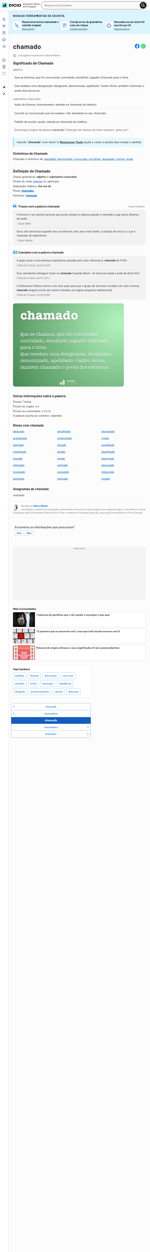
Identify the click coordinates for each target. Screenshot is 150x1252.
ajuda (129, 159)
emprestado (64, 438)
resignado (19, 472)
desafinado (64, 431)
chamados (27, 190)
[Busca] (143, 5)
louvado (18, 458)
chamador (51, 734)
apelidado (50, 159)
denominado (65, 159)
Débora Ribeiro (40, 506)
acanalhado (20, 438)
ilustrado (62, 478)
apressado (107, 465)
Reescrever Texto (71, 142)
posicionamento (40, 691)
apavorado (107, 458)
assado (61, 445)
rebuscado (107, 472)
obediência (65, 683)
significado (19, 452)
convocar (68, 675)
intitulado (19, 465)
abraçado (18, 431)
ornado (105, 478)
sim (19, 533)
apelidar (19, 675)
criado (105, 438)
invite (33, 683)
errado (61, 458)
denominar (51, 675)
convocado (80, 159)
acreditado (107, 445)
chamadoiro (51, 727)
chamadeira (51, 713)
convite (120, 159)
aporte (59, 691)
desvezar (73, 691)
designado (108, 159)
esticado (62, 465)
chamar (37, 181)
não (29, 533)
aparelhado (108, 452)
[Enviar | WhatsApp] (143, 46)
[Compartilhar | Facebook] (137, 46)
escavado (63, 472)
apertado (18, 445)
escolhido (95, 159)
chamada (31, 195)
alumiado (18, 478)
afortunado (108, 431)
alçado (61, 452)
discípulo (20, 691)
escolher (20, 683)
